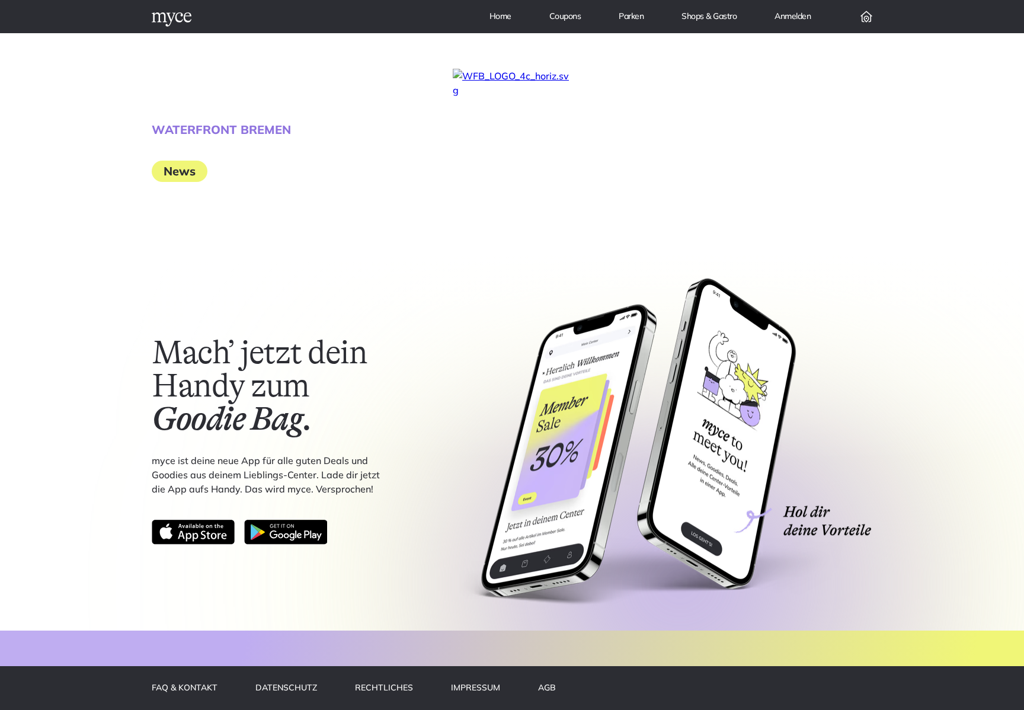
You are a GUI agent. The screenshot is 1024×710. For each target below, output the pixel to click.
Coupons (565, 16)
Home (500, 16)
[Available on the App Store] (193, 532)
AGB (547, 687)
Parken (631, 16)
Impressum (475, 687)
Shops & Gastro (709, 16)
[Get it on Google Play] (285, 532)
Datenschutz (286, 687)
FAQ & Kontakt (184, 687)
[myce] (171, 19)
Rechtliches (384, 687)
